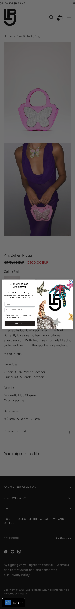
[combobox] (7, 310)
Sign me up (19, 323)
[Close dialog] (70, 281)
